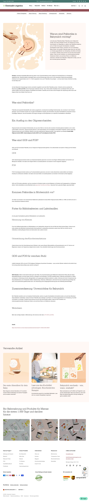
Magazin (37, 458)
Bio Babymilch (22, 454)
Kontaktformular (69, 454)
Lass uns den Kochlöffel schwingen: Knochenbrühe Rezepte (43, 387)
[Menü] (87, 467)
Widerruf (5, 456)
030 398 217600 (69, 458)
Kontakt (74, 1)
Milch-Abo (21, 456)
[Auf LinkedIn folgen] (85, 1)
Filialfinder (5, 466)
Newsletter (53, 461)
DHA (30, 79)
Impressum (26, 496)
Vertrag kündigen (24, 485)
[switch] (84, 475)
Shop (30, 5)
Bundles (21, 463)
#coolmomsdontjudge (40, 461)
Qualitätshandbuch (7, 463)
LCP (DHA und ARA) (49, 314)
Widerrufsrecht (6, 496)
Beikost (43, 5)
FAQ (4, 461)
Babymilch (37, 5)
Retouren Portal (6, 458)
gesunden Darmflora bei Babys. (43, 185)
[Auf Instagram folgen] (79, 1)
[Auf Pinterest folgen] (81, 1)
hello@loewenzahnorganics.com (73, 457)
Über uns (56, 5)
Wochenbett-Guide (55, 458)
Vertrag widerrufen (14, 485)
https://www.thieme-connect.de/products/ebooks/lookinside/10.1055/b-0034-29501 (31, 327)
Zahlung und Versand (8, 454)
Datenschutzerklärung (15, 496)
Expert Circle (38, 463)
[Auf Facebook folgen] (77, 1)
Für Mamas (49, 5)
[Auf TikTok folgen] (83, 1)
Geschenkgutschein (24, 466)
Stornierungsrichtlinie (34, 496)
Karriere (37, 456)
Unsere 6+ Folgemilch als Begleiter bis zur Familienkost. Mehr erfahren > (44, 10)
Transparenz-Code (55, 456)
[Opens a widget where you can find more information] (83, 498)
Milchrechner (54, 454)
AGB (22, 496)
